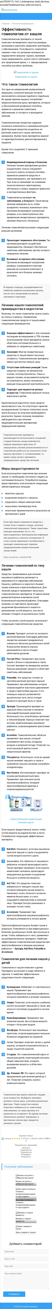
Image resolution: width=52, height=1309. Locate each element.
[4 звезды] (17, 1138)
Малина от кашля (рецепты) (23, 1220)
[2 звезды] (13, 1138)
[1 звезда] (7, 1138)
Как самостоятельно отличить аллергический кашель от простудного (25, 1203)
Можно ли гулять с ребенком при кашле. (25, 1182)
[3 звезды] (15, 1138)
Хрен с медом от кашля (26, 1232)
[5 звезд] (20, 1138)
